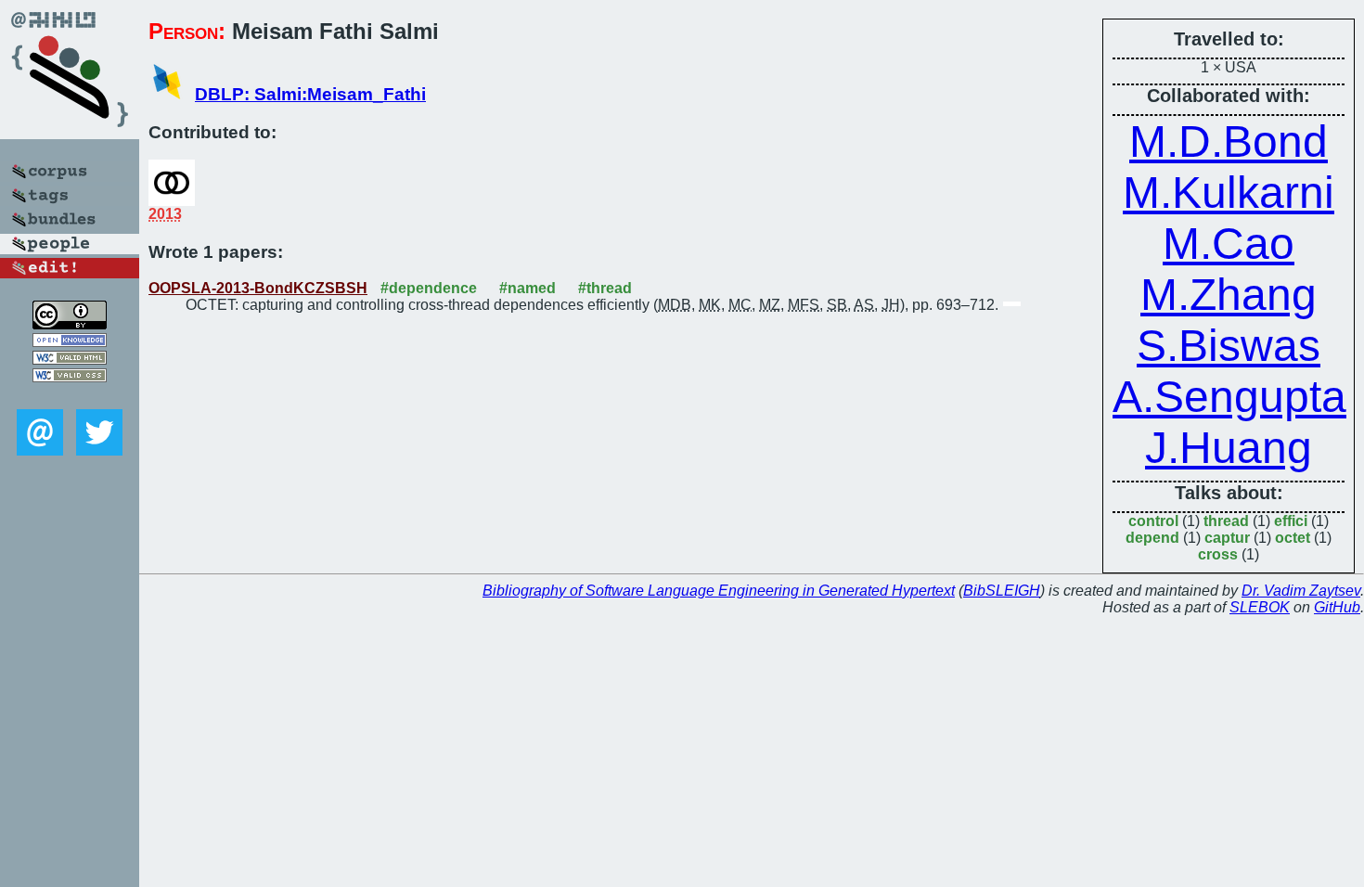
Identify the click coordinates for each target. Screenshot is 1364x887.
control (1153, 521)
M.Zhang (1228, 294)
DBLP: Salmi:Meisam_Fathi (310, 94)
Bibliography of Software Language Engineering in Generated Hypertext (719, 590)
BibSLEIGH (1001, 590)
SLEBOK (1259, 607)
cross (1218, 554)
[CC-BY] (69, 324)
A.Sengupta (1229, 396)
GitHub (1337, 607)
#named (527, 288)
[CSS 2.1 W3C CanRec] (69, 396)
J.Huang (1228, 447)
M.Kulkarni (1228, 192)
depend (1152, 538)
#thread (605, 288)
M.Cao (1228, 243)
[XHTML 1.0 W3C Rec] (69, 359)
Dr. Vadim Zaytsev (1301, 590)
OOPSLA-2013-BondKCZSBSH (257, 288)
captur (1227, 538)
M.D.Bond (1228, 141)
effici (1290, 521)
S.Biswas (1228, 345)
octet (1292, 538)
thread (1226, 521)
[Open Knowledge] (69, 342)
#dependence (428, 288)
